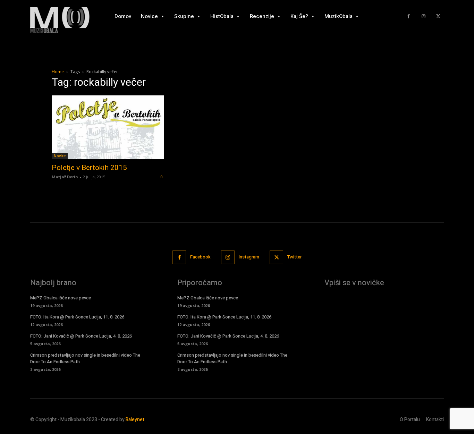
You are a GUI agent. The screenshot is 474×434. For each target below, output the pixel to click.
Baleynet (135, 419)
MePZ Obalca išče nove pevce (60, 298)
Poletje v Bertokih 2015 (89, 167)
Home (58, 72)
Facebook (200, 257)
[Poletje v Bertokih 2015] (108, 127)
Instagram (249, 257)
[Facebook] (408, 16)
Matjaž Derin (65, 176)
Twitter (294, 257)
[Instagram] (423, 16)
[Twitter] (438, 16)
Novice (60, 155)
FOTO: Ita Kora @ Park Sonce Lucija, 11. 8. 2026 (77, 317)
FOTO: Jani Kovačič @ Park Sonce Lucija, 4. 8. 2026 (81, 336)
